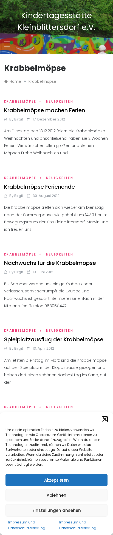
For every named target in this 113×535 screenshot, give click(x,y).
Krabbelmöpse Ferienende (39, 187)
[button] (105, 419)
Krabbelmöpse (20, 101)
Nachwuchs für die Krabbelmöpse (50, 263)
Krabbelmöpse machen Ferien (44, 110)
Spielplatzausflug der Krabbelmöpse (53, 339)
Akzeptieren (56, 480)
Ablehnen (56, 495)
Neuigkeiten (59, 101)
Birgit (18, 119)
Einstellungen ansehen (56, 510)
